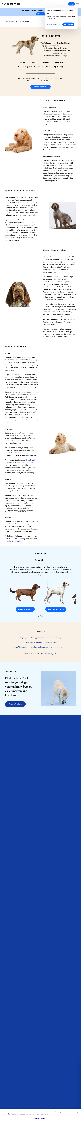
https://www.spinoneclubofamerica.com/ (40, 642)
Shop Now (40, 14)
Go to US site (68, 24)
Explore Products (40, 87)
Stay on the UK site (53, 24)
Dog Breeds (9, 21)
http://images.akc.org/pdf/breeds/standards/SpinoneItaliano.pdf (40, 647)
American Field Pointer (56, 609)
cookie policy (6, 1114)
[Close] (77, 1112)
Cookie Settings (39, 1118)
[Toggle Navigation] (77, 4)
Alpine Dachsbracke (25, 609)
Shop (71, 4)
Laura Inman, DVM (49, 654)
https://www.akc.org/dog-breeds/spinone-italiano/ (40, 638)
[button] (73, 598)
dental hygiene (32, 460)
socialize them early (13, 541)
